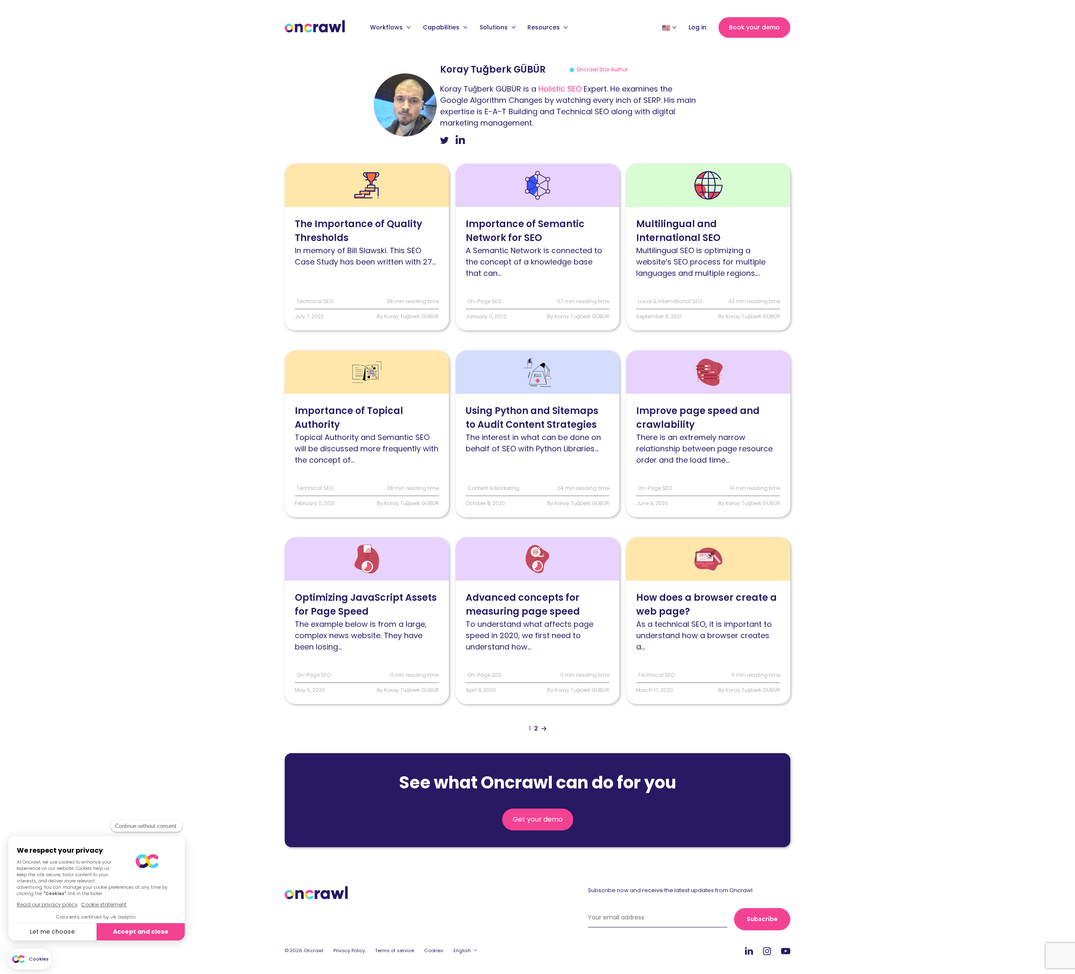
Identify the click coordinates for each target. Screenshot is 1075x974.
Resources (544, 27)
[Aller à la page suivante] (543, 728)
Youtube (785, 951)
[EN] (665, 27)
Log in (697, 27)
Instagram (767, 950)
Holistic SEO (560, 89)
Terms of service (394, 950)
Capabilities (442, 27)
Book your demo (754, 27)
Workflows (387, 27)
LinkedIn (749, 950)
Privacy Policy (349, 950)
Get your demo (538, 819)
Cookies (433, 950)
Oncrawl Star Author (602, 69)
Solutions (494, 27)
